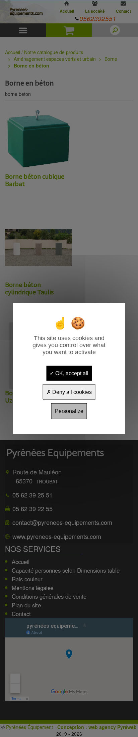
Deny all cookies (71, 392)
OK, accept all (71, 373)
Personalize (69, 411)
